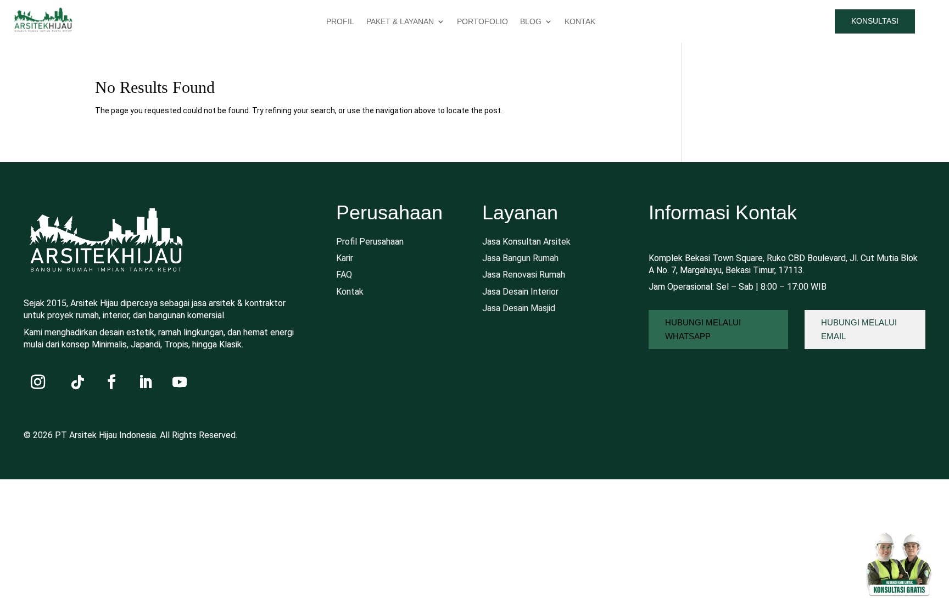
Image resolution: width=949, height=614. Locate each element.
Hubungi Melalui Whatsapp (703, 329)
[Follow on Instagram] (38, 382)
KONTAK (580, 22)
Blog (531, 22)
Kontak (350, 291)
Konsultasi (874, 20)
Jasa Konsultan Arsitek (526, 241)
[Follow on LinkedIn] (145, 382)
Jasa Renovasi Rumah (523, 274)
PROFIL (340, 22)
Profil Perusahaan (370, 241)
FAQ (344, 274)
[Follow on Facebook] (111, 382)
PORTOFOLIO (482, 22)
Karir (344, 258)
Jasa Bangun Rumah (520, 258)
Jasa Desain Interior (520, 291)
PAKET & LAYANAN (400, 22)
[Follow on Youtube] (179, 382)
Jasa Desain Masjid (518, 308)
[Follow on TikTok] (77, 382)
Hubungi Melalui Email (859, 329)
